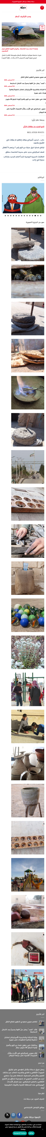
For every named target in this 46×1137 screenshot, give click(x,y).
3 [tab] (35, 215)
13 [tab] (8, 215)
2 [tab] (38, 215)
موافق (31, 1133)
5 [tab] (29, 215)
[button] (42, 8)
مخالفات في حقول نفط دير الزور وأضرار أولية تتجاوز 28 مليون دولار (21, 1046)
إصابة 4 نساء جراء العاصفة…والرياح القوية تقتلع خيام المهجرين (20, 50)
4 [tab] (32, 215)
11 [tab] (13, 215)
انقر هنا (41, 1093)
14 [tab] (5, 215)
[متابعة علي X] (7, 1115)
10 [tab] (16, 215)
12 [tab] (10, 215)
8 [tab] (21, 215)
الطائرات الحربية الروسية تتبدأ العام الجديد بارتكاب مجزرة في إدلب (24, 158)
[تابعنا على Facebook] (19, 1115)
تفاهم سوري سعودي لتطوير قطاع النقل (21, 1022)
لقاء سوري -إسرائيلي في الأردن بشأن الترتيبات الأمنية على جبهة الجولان (22, 1054)
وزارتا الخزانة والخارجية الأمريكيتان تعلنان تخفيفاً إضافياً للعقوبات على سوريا (20, 1038)
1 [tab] (40, 215)
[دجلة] (23, 8)
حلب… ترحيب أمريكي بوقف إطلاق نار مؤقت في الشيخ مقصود (25, 141)
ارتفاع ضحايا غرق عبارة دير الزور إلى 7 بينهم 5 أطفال (23, 147)
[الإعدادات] (42, 1130)
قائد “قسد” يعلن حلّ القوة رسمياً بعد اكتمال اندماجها (19, 1031)
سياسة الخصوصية (20, 1133)
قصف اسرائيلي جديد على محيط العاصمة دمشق (24, 152)
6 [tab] (27, 215)
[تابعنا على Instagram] (13, 1115)
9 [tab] (19, 215)
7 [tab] (24, 215)
